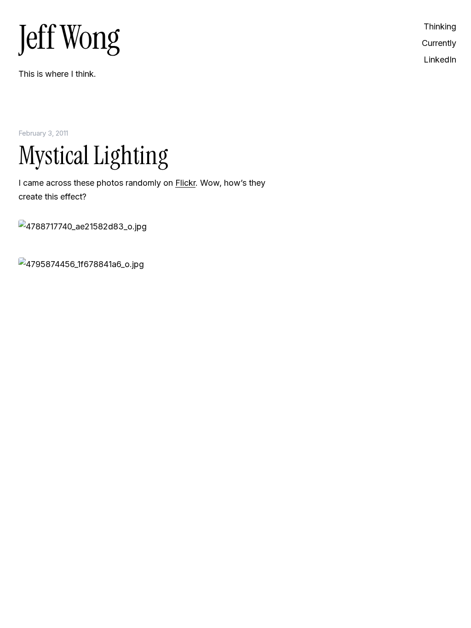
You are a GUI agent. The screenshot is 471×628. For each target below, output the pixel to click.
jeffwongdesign (142, 372)
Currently (439, 43)
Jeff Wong (69, 37)
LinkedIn (440, 59)
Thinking (440, 26)
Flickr (185, 183)
